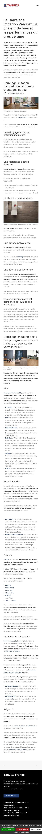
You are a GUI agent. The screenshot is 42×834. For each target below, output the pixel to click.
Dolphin (8, 438)
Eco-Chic (8, 407)
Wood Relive (9, 593)
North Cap (8, 590)
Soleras (8, 453)
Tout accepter (8, 829)
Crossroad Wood (11, 428)
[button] (37, 5)
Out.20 (7, 468)
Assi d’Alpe (9, 598)
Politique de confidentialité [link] (21, 832)
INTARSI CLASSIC (11, 686)
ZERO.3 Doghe (10, 600)
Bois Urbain (9, 519)
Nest (7, 418)
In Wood (8, 595)
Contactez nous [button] (11, 795)
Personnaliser (36, 829)
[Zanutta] (12, 5)
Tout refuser (23, 829)
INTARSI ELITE (10, 696)
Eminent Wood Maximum (14, 534)
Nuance (8, 585)
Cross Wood (9, 588)
